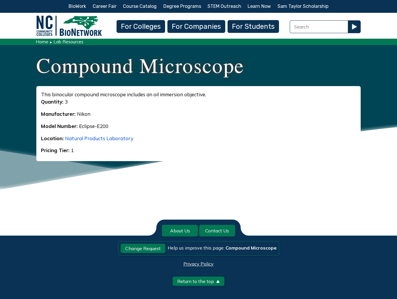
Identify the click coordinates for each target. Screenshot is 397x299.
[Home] (69, 17)
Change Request (143, 248)
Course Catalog (140, 6)
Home (42, 42)
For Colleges (141, 26)
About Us (180, 231)
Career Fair (105, 6)
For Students (253, 26)
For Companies (196, 26)
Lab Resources (68, 42)
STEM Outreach (224, 6)
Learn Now (259, 6)
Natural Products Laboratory (99, 138)
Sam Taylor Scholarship (303, 6)
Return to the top (195, 281)
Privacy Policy (198, 264)
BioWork (77, 6)
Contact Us (217, 231)
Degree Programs (182, 6)
